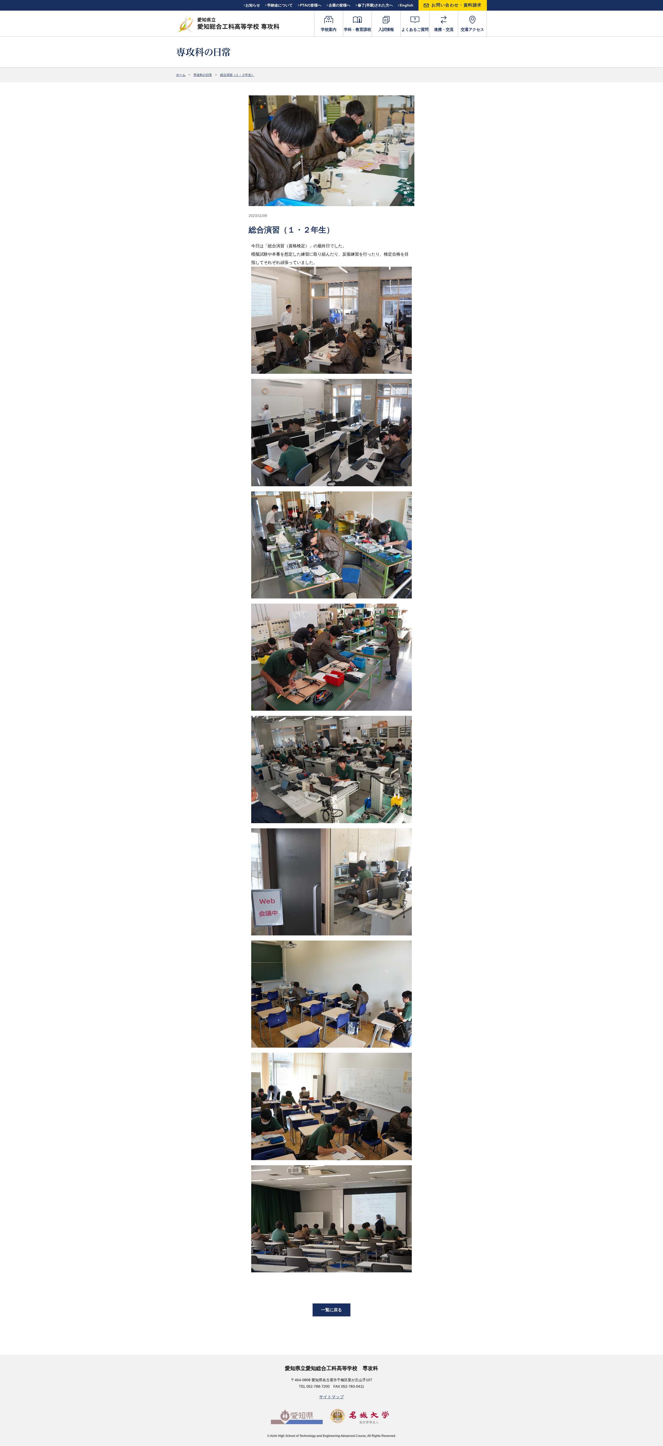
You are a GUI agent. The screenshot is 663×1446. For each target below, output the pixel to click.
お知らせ (253, 5)
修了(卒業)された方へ (375, 5)
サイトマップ (331, 1397)
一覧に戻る (331, 1310)
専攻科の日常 (202, 75)
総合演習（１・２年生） (237, 75)
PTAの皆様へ (310, 5)
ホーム (180, 75)
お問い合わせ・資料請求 (456, 5)
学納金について (280, 5)
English (406, 5)
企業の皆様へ (339, 5)
